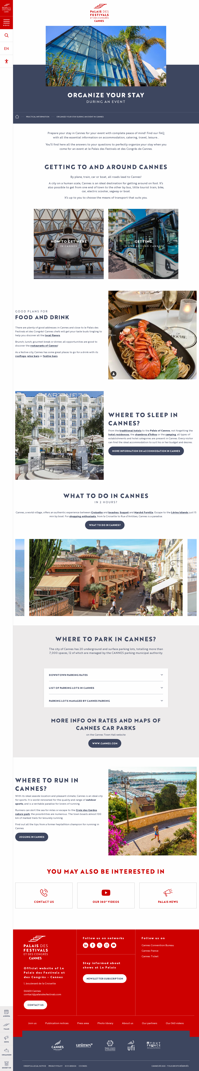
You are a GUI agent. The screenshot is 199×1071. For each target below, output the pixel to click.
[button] (6, 35)
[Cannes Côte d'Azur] (58, 1045)
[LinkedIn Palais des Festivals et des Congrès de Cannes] (85, 945)
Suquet (124, 512)
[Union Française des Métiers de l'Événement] (84, 1045)
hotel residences (118, 434)
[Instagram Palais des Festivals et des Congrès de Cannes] (106, 945)
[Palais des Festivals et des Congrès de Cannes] (36, 948)
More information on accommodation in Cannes (146, 450)
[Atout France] (153, 1045)
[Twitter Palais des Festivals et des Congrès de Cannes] (99, 945)
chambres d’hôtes (146, 434)
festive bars (50, 356)
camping (170, 434)
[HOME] (17, 117)
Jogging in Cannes (31, 836)
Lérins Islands (179, 512)
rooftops (20, 356)
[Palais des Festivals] (6, 8)
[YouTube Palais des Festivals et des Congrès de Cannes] (113, 945)
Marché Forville (143, 512)
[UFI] (131, 1045)
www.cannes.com (104, 743)
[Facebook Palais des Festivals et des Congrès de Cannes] (92, 945)
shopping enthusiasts (82, 516)
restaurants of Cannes (44, 345)
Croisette (97, 512)
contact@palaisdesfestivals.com (42, 994)
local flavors (52, 335)
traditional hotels (130, 430)
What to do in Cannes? (105, 524)
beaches (113, 512)
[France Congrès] (110, 1045)
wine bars (33, 356)
